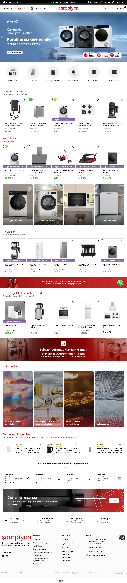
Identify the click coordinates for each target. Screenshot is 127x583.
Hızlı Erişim (66, 536)
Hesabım (65, 539)
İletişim (88, 536)
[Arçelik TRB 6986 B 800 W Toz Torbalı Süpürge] (63, 156)
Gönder (114, 500)
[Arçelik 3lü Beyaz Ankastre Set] (112, 311)
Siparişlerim (66, 557)
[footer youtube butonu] (7, 556)
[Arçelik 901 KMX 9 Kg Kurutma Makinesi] (63, 109)
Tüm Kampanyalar (40, 8)
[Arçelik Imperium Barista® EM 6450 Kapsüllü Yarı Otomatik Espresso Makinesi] (112, 109)
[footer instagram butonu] (3, 556)
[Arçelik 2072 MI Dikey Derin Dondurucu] (63, 250)
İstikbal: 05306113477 (96, 551)
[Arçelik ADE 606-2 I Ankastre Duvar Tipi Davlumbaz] (39, 156)
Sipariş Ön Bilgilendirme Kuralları (43, 552)
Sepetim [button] (121, 8)
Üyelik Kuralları (37, 555)
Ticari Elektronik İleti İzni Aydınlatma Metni (40, 560)
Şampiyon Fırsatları (21, 8)
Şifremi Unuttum (67, 551)
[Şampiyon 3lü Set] (14, 311)
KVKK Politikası (37, 546)
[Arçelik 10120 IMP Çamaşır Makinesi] (112, 156)
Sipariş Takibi (107, 2)
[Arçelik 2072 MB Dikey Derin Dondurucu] (39, 250)
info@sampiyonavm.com (97, 555)
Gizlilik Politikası (38, 564)
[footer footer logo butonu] (16, 538)
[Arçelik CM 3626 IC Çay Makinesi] (39, 311)
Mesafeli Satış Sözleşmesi (41, 543)
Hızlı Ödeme (66, 561)
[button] (105, 9)
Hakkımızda (37, 539)
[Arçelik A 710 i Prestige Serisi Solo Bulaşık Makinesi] (39, 109)
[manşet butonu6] (63, 37)
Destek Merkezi (119, 2)
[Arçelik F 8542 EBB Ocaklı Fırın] (63, 311)
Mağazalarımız (94, 2)
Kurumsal (36, 536)
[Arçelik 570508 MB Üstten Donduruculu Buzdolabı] (88, 311)
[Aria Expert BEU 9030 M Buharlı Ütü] (88, 156)
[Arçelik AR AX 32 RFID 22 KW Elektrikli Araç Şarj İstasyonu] (14, 109)
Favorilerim (65, 554)
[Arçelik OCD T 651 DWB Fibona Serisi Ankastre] (88, 109)
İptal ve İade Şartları (39, 549)
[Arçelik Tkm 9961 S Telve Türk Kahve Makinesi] (88, 250)
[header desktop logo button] (69, 8)
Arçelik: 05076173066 (96, 547)
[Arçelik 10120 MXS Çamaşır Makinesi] (112, 250)
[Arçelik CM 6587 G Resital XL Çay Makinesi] (14, 250)
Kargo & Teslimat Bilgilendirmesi (67, 544)
